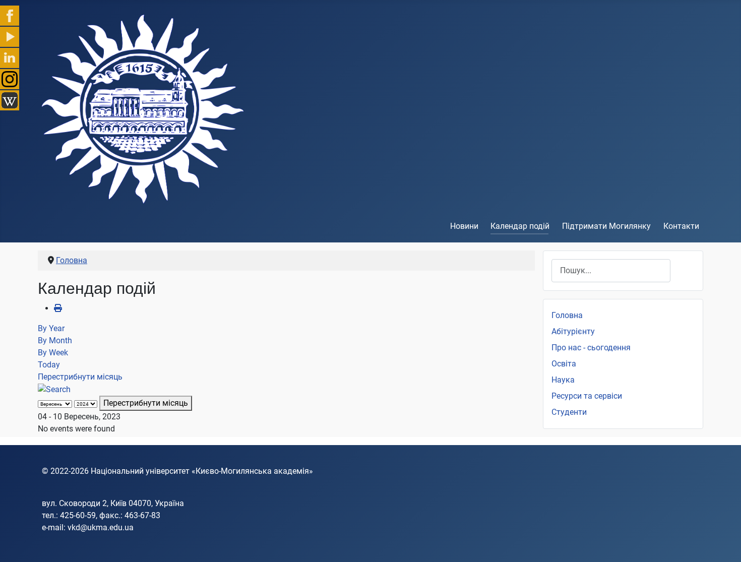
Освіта (563, 363)
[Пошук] (54, 389)
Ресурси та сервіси (586, 396)
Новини (464, 226)
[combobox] (610, 270)
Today (49, 364)
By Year (51, 328)
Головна (567, 315)
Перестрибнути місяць (80, 377)
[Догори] (723, 543)
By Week (53, 352)
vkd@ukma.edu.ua (101, 527)
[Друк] (58, 308)
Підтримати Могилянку (606, 226)
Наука (563, 380)
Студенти (569, 412)
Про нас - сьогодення (591, 347)
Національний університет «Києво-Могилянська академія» (202, 471)
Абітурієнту (573, 331)
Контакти (681, 226)
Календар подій (519, 226)
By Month (55, 340)
